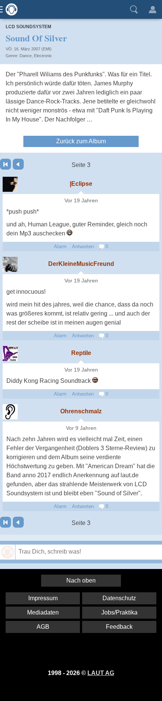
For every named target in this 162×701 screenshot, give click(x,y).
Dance (26, 55)
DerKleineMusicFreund (81, 264)
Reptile (81, 353)
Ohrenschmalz (81, 411)
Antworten (83, 246)
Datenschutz (119, 598)
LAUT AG (100, 673)
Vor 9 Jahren (81, 428)
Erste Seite (5, 164)
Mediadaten (43, 612)
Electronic (43, 55)
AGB (43, 627)
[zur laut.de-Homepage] (9, 9)
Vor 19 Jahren (81, 200)
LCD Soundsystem (28, 26)
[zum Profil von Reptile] (10, 353)
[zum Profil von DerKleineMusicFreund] (10, 264)
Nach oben (81, 580)
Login (152, 9)
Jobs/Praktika (119, 612)
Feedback (119, 627)
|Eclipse (81, 184)
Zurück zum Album (81, 141)
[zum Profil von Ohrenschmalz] (10, 411)
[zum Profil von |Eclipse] (10, 184)
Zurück (18, 164)
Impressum (43, 598)
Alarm (60, 246)
